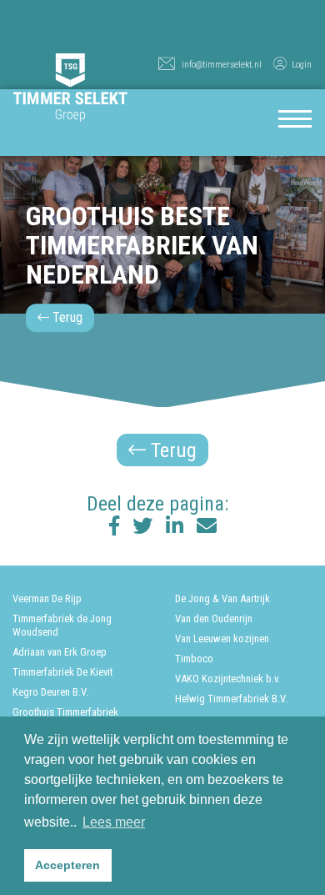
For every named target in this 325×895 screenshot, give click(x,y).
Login (302, 64)
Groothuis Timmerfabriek (65, 712)
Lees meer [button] (113, 822)
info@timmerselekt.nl (222, 64)
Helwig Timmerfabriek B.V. (231, 698)
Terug (65, 317)
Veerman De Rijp (47, 598)
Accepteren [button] (67, 865)
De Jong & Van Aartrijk (222, 598)
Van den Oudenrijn (213, 618)
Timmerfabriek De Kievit (62, 672)
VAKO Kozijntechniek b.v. (227, 678)
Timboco (194, 658)
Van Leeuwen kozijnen (222, 638)
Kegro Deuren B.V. (50, 692)
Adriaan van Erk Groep (59, 652)
